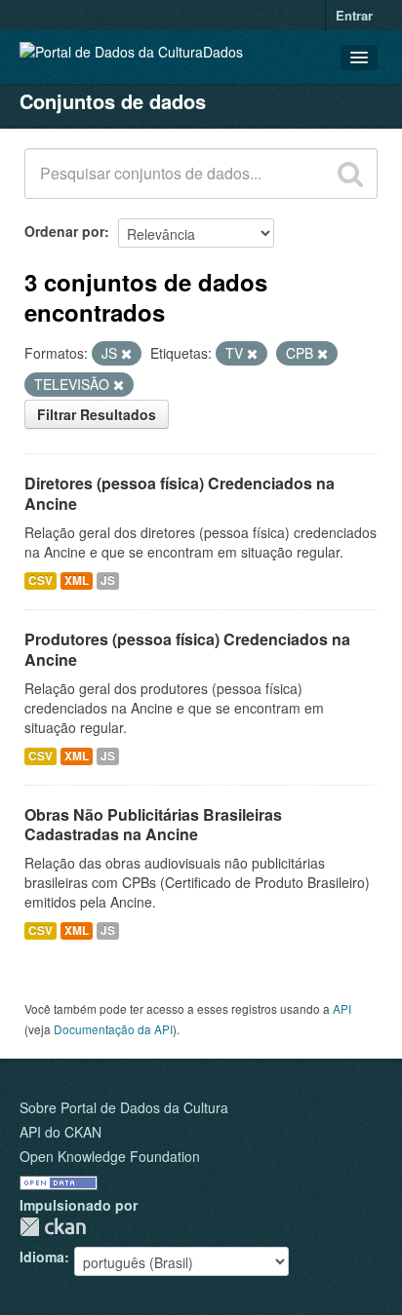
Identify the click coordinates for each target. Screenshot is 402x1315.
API (342, 1008)
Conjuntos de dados (113, 101)
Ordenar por (64, 231)
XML (76, 580)
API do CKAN (60, 1131)
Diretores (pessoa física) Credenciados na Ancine (179, 493)
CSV (40, 580)
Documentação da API (113, 1029)
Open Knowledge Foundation (110, 1156)
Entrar (354, 15)
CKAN (53, 1227)
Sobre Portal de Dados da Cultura (124, 1107)
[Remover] (126, 354)
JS (107, 580)
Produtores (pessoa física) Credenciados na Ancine (187, 649)
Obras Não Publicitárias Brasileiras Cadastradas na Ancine (153, 824)
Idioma (42, 1256)
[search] (350, 173)
